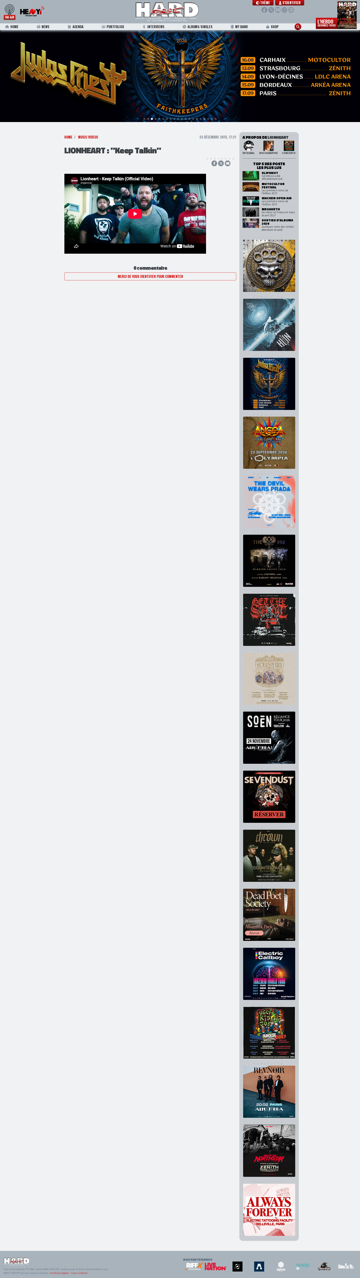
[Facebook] (264, 10)
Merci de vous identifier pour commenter (150, 276)
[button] (263, 2)
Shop (275, 26)
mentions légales (59, 1273)
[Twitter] (271, 10)
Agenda (78, 26)
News (45, 26)
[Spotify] (291, 10)
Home (14, 26)
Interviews (155, 26)
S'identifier (291, 2)
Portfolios (115, 26)
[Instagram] (284, 10)
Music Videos (88, 137)
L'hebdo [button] (327, 22)
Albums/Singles (200, 26)
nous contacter (79, 1273)
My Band (241, 26)
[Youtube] (278, 10)
